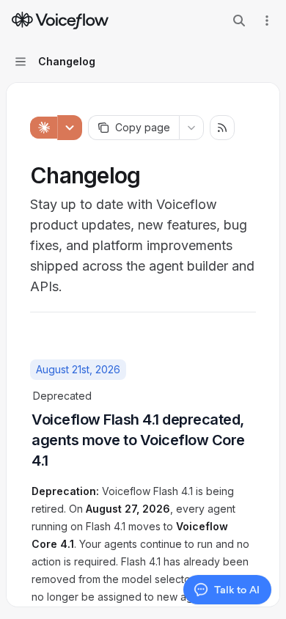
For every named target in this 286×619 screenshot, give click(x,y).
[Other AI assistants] (69, 127)
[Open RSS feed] (222, 127)
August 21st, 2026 (78, 369)
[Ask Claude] (43, 128)
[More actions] (267, 20)
